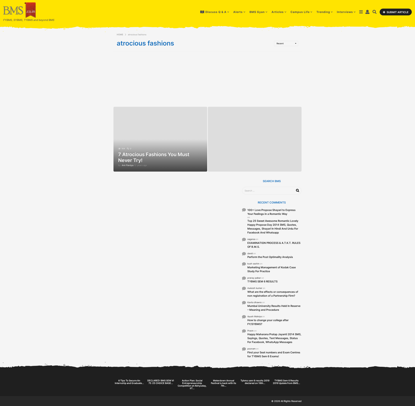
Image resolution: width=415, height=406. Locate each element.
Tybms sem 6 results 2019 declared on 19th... (255, 381)
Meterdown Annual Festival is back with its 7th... (223, 383)
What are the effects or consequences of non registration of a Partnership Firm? (272, 293)
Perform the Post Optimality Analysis (270, 257)
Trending (323, 12)
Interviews (345, 12)
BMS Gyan (257, 12)
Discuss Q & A (215, 12)
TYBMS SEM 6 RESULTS (262, 281)
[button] (361, 12)
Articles (278, 12)
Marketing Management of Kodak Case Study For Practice (271, 269)
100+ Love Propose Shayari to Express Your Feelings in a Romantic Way (271, 211)
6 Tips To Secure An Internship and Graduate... (129, 381)
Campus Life (300, 12)
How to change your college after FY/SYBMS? (268, 322)
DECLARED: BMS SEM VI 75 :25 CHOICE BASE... (160, 381)
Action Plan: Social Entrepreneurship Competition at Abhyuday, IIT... (192, 384)
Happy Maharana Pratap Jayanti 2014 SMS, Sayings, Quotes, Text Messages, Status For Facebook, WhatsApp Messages (274, 338)
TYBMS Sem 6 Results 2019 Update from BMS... (286, 381)
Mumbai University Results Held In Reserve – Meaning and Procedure (273, 307)
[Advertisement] (207, 79)
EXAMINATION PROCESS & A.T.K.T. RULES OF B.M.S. (273, 244)
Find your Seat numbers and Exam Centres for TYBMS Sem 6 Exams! (273, 354)
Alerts (238, 12)
